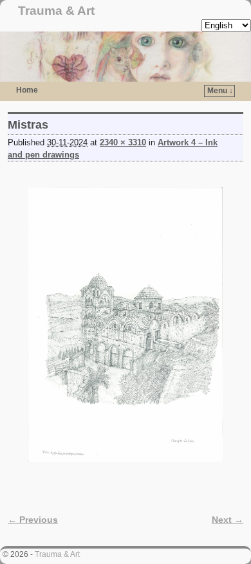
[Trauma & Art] (125, 57)
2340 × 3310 (123, 142)
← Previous (33, 519)
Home (27, 90)
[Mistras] (125, 324)
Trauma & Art (56, 10)
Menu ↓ (220, 91)
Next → (227, 519)
